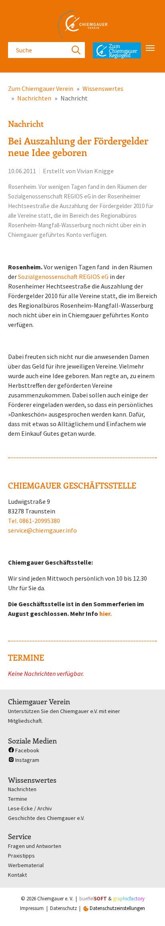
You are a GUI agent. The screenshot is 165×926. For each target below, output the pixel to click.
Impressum (32, 908)
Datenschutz (63, 908)
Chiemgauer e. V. (55, 898)
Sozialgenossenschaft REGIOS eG (63, 277)
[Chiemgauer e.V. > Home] (82, 24)
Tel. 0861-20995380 (34, 521)
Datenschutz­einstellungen (117, 908)
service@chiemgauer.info (42, 530)
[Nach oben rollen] (147, 908)
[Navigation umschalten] (150, 48)
